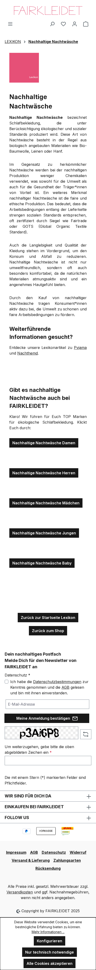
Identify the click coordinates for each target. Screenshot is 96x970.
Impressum (16, 852)
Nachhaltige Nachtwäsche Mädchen (45, 503)
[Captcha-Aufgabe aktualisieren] (85, 734)
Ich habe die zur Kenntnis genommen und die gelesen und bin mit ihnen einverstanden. (49, 687)
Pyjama (80, 347)
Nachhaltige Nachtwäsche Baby (42, 563)
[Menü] (10, 23)
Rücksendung (48, 868)
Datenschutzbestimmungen (57, 681)
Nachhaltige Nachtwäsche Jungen (44, 533)
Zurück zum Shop (48, 630)
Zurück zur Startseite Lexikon (48, 617)
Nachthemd (27, 353)
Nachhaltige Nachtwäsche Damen (43, 443)
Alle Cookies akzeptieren (49, 963)
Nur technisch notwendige (49, 952)
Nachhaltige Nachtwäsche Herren (43, 473)
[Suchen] (52, 23)
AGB (65, 687)
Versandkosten (20, 892)
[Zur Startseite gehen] (48, 10)
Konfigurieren (49, 941)
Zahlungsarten (67, 860)
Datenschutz (54, 852)
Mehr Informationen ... (48, 932)
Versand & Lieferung (31, 860)
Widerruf (78, 852)
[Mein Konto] (74, 23)
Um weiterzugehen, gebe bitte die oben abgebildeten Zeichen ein (39, 749)
